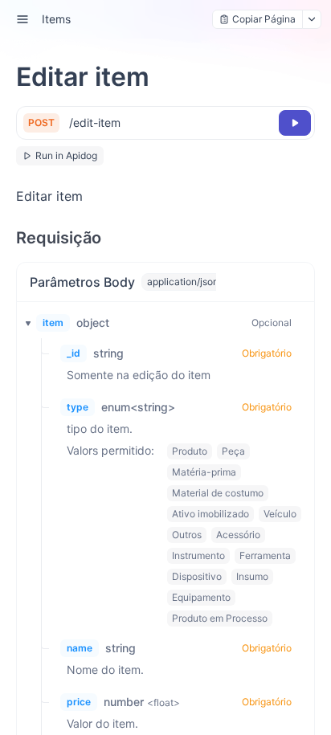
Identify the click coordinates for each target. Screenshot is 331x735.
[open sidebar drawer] (22, 19)
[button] (23, 322)
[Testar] (295, 123)
